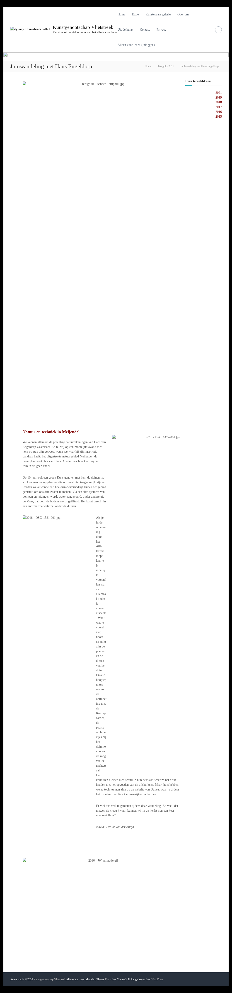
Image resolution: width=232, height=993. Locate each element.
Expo (135, 14)
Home (121, 14)
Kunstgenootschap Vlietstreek (83, 27)
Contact (145, 29)
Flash (108, 979)
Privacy (161, 29)
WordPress (157, 979)
